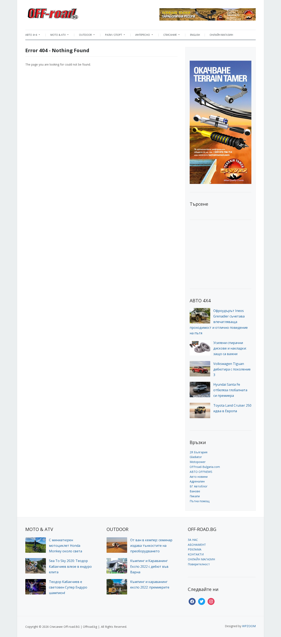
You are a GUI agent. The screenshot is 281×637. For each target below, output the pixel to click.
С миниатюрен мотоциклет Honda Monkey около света (65, 545)
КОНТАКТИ (196, 554)
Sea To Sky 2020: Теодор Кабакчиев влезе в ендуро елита (70, 566)
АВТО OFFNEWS (201, 472)
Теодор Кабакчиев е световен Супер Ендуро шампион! (68, 587)
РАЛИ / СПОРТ (111, 36)
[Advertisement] (220, 253)
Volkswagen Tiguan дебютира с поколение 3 (232, 369)
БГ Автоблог (199, 486)
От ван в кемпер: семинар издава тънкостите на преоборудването (151, 545)
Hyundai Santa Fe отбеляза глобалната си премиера (230, 390)
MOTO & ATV (56, 36)
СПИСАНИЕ (168, 36)
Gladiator (196, 457)
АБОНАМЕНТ (197, 545)
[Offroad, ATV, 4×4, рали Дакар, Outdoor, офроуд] (62, 12)
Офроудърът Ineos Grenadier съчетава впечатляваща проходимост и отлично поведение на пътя (219, 321)
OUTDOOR (83, 36)
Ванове (195, 491)
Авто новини (199, 477)
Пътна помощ (199, 501)
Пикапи (195, 496)
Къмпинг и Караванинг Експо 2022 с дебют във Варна (149, 566)
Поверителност (199, 564)
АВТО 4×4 (31, 36)
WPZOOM (249, 626)
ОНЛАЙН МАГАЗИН (221, 35)
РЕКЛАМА (194, 549)
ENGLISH (195, 35)
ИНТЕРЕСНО (140, 36)
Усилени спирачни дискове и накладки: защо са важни (229, 348)
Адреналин (197, 481)
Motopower (198, 462)
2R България (198, 452)
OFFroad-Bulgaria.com (205, 467)
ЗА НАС (193, 540)
